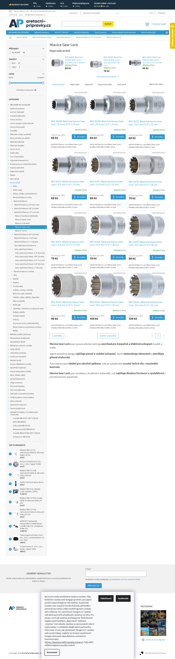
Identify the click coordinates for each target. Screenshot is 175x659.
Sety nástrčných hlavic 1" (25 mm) (29, 267)
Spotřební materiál (18, 367)
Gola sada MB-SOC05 (21, 425)
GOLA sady (17, 190)
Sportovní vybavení (18, 404)
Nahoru (58, 336)
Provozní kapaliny (17, 386)
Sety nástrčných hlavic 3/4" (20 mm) (29, 264)
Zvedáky (13, 130)
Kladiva (16, 282)
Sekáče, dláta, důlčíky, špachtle (26, 297)
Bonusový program (91, 13)
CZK (151, 13)
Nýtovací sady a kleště (22, 293)
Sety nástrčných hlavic (23, 249)
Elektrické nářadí (17, 171)
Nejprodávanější (105, 84)
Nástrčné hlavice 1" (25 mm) (25, 238)
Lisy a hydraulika (17, 156)
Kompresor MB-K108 (21, 437)
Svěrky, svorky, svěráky (23, 290)
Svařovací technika (18, 356)
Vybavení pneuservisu (19, 160)
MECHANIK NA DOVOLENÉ (20, 105)
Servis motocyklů (17, 127)
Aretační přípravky (17, 116)
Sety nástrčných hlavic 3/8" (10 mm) (29, 256)
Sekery (16, 319)
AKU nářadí (14, 179)
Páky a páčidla (19, 301)
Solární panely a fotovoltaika (22, 397)
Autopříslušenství (17, 379)
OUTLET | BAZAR (17, 112)
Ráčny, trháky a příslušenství (25, 193)
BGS (16, 63)
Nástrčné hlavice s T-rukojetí (26, 241)
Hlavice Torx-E (21, 230)
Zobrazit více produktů (106, 76)
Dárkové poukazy (17, 108)
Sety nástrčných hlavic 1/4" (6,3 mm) (30, 253)
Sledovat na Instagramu (155, 639)
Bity (15, 275)
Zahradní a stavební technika (22, 393)
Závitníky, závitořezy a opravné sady (28, 308)
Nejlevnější (74, 84)
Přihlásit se (93, 585)
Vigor (16, 67)
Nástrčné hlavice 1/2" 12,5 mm (26, 212)
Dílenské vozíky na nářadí (20, 134)
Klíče (15, 186)
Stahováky (14, 153)
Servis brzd (15, 149)
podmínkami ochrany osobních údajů (125, 579)
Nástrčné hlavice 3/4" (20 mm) (26, 234)
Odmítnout (106, 598)
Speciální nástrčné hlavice (25, 245)
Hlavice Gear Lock (22, 227)
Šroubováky (18, 286)
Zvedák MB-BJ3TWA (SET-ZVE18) (26, 433)
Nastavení (52, 652)
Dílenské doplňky (17, 145)
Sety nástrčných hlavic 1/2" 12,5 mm (30, 260)
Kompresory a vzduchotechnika (23, 164)
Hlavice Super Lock (23, 219)
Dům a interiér (16, 401)
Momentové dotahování (20, 338)
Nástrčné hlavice (20, 201)
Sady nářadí (15, 349)
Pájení (12, 175)
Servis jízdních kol (17, 408)
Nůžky (15, 330)
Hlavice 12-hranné (22, 223)
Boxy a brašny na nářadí (20, 138)
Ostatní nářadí (19, 316)
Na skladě (18, 52)
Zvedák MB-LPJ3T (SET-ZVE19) (25, 418)
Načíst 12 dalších (108, 336)
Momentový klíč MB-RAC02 (24, 429)
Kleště (15, 279)
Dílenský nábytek (17, 142)
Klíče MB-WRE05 (19, 422)
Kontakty (73, 13)
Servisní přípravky (17, 390)
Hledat (108, 24)
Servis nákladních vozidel (20, 364)
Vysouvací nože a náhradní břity (26, 323)
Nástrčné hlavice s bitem (24, 271)
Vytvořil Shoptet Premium (155, 653)
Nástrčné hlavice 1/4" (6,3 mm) (26, 204)
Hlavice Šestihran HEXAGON (26, 216)
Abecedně (121, 84)
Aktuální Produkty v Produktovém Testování (24, 413)
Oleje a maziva (16, 382)
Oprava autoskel (17, 167)
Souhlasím (123, 598)
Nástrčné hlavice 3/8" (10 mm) (26, 208)
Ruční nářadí (15, 182)
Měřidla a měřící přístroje (20, 334)
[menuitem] (19, 32)
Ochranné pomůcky (18, 353)
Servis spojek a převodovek (22, 123)
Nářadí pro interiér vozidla (21, 345)
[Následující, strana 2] (157, 335)
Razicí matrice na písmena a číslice (27, 327)
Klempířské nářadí (17, 342)
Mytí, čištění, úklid (17, 375)
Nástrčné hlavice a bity (22, 197)
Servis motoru (16, 119)
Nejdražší (89, 84)
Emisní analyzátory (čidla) (20, 371)
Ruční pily (17, 305)
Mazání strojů (15, 360)
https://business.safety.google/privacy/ (64, 642)
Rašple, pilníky (19, 312)
